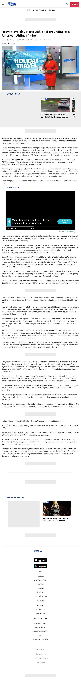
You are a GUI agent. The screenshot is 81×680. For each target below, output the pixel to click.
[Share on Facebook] (8, 43)
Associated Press (8, 40)
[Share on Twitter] (11, 43)
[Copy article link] (14, 43)
